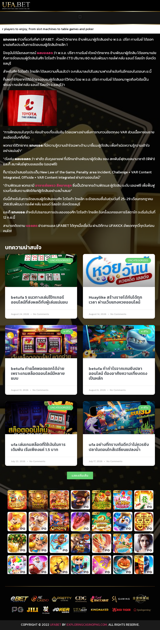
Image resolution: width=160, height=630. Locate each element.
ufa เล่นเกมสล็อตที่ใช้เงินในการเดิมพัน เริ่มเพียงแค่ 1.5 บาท (38, 446)
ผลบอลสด (45, 52)
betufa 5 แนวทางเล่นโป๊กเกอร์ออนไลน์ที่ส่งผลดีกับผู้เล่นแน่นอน (39, 299)
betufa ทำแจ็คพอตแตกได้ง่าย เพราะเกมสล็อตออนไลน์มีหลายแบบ (38, 373)
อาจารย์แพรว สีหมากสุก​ (53, 185)
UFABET (55, 624)
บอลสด (31, 225)
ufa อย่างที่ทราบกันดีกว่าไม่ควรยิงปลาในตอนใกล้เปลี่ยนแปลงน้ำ (119, 446)
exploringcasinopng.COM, (87, 624)
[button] (80, 17)
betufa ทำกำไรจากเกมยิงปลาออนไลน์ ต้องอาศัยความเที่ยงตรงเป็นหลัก (118, 373)
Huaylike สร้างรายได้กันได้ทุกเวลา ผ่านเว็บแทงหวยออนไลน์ (115, 299)
